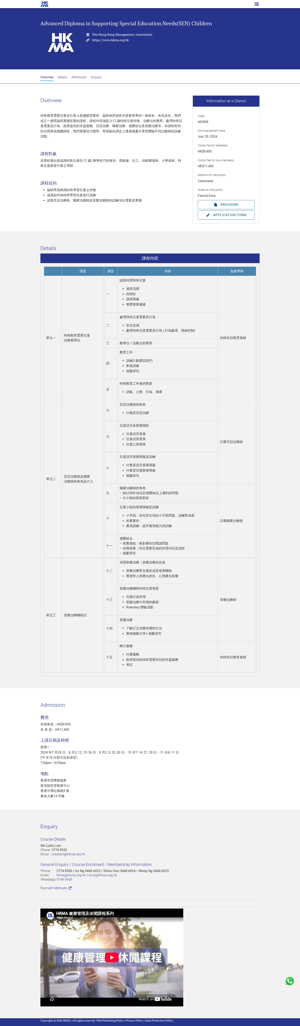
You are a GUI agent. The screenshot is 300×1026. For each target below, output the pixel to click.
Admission (79, 77)
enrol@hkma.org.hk (103, 875)
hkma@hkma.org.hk (71, 875)
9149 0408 (64, 879)
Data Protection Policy (159, 1020)
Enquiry (96, 77)
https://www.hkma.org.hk (110, 40)
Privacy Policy (134, 1020)
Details (62, 77)
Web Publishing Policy (110, 1020)
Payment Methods (54, 888)
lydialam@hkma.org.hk (68, 854)
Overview (46, 77)
